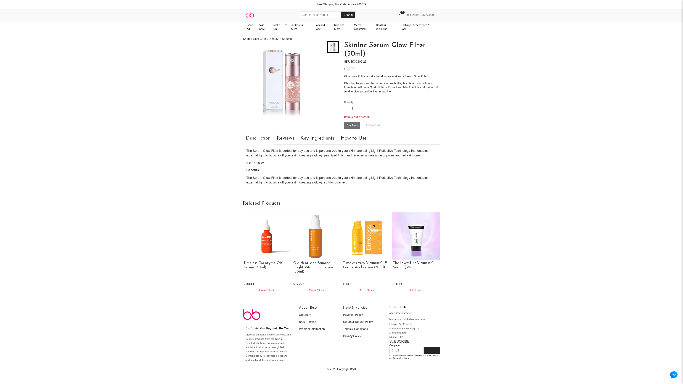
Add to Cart (373, 125)
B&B (353, 369)
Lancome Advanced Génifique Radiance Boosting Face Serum (360, 267)
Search (348, 14)
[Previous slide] (333, 47)
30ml (372, 277)
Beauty (273, 38)
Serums (287, 38)
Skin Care (259, 38)
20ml (361, 277)
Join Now (432, 350)
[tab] (258, 139)
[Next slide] (333, 114)
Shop (246, 38)
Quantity (348, 102)
